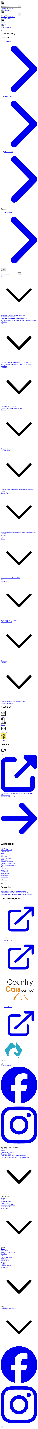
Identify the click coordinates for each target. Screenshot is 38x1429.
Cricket (17, 364)
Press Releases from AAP (8, 793)
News (2, 276)
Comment (3, 410)
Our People (4, 406)
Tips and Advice (27, 532)
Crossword (4, 578)
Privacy (3, 1150)
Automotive (11, 894)
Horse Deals (17, 620)
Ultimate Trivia (16, 578)
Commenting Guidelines (8, 1205)
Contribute (19, 408)
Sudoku (9, 578)
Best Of (17, 532)
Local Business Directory (8, 1252)
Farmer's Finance (6, 1265)
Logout (3, 269)
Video (2, 537)
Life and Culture (5, 450)
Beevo (3, 1249)
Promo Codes (5, 1260)
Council (7, 318)
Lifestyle (3, 489)
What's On (10, 406)
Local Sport (13, 362)
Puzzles (3, 539)
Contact (3, 1198)
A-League (23, 362)
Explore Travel (5, 493)
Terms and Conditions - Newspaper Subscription (15, 1157)
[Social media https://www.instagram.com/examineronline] (19, 1145)
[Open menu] (2, 3)
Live (2, 362)
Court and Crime (12, 315)
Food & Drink (10, 489)
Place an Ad (4, 1250)
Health (18, 318)
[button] (19, 1177)
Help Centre (25, 793)
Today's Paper (5, 1203)
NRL (18, 362)
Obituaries (27, 320)
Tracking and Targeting (7, 1152)
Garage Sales (4, 1267)
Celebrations (11, 8)
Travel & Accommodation (16, 893)
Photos (14, 408)
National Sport (23, 364)
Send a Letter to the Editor (8, 1308)
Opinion (3, 449)
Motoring (3, 535)
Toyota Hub (6, 362)
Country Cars (10, 620)
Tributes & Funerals (6, 622)
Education (13, 318)
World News (20, 320)
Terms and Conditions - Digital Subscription (13, 1155)
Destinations (4, 532)
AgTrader (3, 620)
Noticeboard (4, 367)
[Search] (19, 6)
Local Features (5, 701)
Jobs (2, 579)
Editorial (8, 449)
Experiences (11, 532)
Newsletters (8, 408)
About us (7, 795)
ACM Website (5, 1149)
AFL (5, 366)
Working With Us (6, 1201)
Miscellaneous (19, 894)
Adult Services (27, 894)
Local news (4, 315)
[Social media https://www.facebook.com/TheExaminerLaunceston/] (19, 1103)
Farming (5, 894)
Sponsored (4, 662)
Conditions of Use (6, 1154)
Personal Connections (14, 891)
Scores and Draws (9, 364)
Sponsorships (9, 703)
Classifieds (4, 8)
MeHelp (3, 1264)
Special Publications (15, 701)
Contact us (19, 793)
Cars (2, 1255)
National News (12, 320)
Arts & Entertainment (20, 489)
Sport (2, 323)
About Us (3, 1200)
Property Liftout (5, 1206)
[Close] (1, 30)
